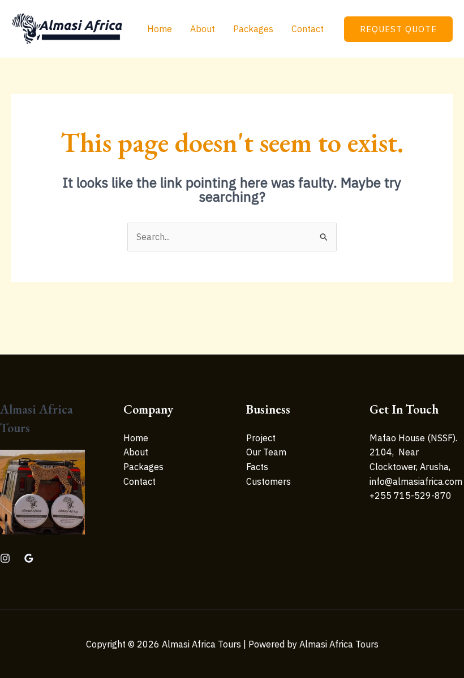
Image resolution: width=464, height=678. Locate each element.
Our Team (266, 452)
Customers (268, 481)
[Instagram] (5, 558)
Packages (253, 28)
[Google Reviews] (29, 558)
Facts (257, 466)
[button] (398, 29)
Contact (307, 28)
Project (261, 438)
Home (159, 28)
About (202, 28)
